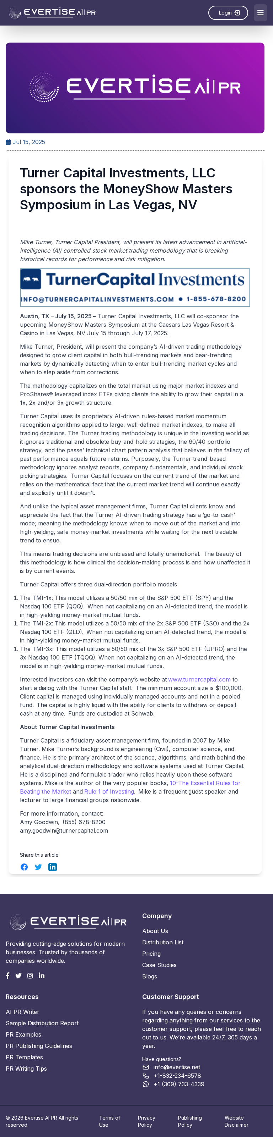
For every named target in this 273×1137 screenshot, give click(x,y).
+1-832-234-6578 (177, 1075)
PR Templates (24, 1057)
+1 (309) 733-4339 (179, 1084)
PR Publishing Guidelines (39, 1045)
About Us (155, 930)
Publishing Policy (190, 1121)
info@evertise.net (177, 1067)
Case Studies (159, 964)
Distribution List (162, 942)
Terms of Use (109, 1121)
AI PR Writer (22, 1011)
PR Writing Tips (26, 1068)
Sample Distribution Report (42, 1023)
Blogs (149, 976)
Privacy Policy (146, 1121)
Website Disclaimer (236, 1121)
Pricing (151, 953)
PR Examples (23, 1034)
